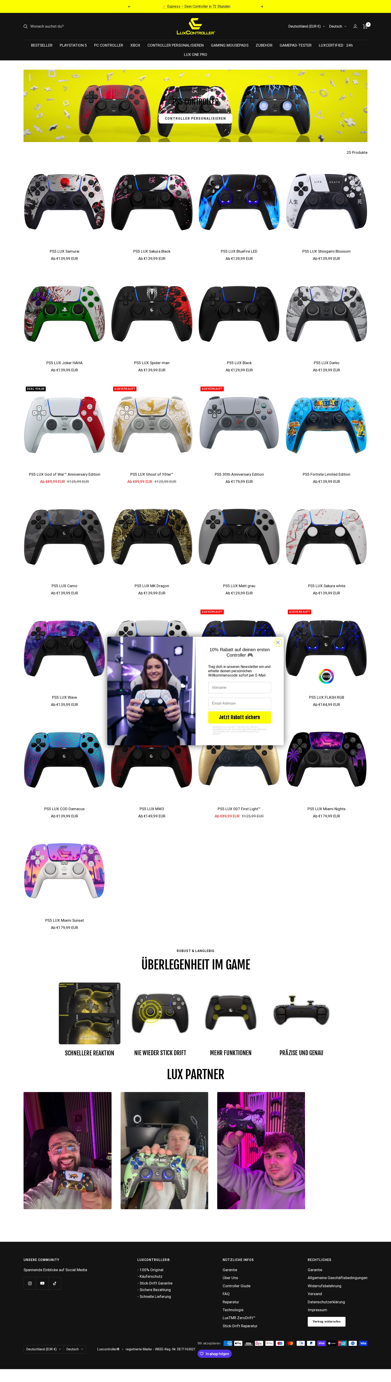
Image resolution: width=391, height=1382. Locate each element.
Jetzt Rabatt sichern (239, 717)
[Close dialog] (278, 642)
